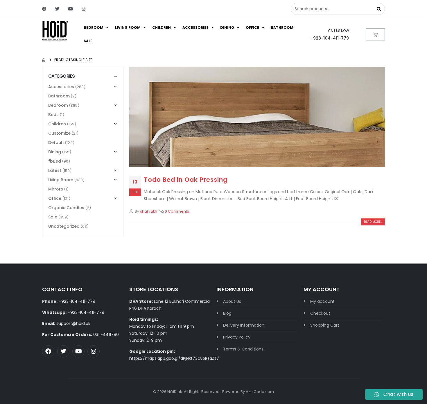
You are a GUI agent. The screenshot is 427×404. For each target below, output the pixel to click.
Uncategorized (64, 226)
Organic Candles (66, 208)
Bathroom (282, 27)
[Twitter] (57, 9)
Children (161, 27)
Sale (88, 40)
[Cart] (375, 34)
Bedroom (93, 27)
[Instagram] (83, 9)
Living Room (128, 27)
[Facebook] (44, 9)
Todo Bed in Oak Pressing (185, 179)
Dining (227, 27)
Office (252, 27)
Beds (53, 115)
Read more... (373, 222)
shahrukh (148, 211)
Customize (59, 133)
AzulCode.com (260, 391)
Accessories (195, 27)
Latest (54, 170)
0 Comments (177, 211)
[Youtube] (70, 9)
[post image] (257, 117)
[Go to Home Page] (44, 59)
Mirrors (55, 189)
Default (56, 142)
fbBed (54, 161)
